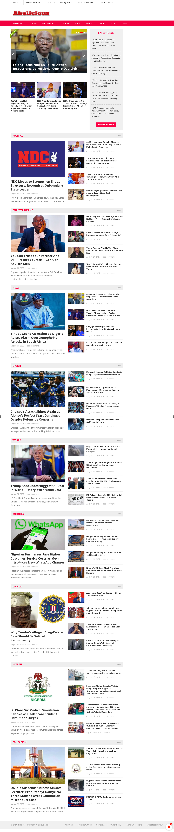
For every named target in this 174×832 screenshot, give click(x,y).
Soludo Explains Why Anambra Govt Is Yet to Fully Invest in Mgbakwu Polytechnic (104, 751)
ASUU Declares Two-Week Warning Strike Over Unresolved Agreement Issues (103, 767)
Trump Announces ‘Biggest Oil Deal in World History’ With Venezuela (37, 488)
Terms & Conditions (85, 2)
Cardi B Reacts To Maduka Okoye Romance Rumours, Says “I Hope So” (103, 233)
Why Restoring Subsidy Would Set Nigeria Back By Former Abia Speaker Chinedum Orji (104, 610)
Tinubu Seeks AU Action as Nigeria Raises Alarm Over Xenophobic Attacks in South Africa (37, 337)
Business (17, 23)
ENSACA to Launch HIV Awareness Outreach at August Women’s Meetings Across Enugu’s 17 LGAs (102, 725)
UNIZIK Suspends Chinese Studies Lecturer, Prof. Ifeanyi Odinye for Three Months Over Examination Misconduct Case (36, 794)
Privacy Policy (65, 2)
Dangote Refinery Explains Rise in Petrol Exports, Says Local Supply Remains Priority (102, 539)
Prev (13, 55)
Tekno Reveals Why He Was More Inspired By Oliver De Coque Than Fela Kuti (104, 250)
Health (66, 23)
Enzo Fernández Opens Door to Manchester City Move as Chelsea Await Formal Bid (102, 390)
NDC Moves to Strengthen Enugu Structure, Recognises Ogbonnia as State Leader (106, 58)
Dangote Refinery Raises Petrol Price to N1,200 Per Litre (103, 553)
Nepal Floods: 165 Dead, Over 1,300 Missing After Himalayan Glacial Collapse (103, 449)
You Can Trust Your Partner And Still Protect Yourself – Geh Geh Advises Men (35, 260)
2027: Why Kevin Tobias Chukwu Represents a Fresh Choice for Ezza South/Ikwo (103, 627)
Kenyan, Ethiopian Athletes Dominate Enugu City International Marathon (104, 373)
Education (32, 23)
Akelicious (21, 825)
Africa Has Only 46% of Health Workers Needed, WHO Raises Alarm (103, 671)
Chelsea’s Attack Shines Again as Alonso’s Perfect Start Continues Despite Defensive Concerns (35, 415)
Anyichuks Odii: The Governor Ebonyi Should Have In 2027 (103, 594)
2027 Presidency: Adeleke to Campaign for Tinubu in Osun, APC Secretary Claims (102, 177)
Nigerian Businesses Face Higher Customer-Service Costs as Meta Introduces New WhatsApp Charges (37, 558)
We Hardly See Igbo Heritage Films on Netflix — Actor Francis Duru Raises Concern (104, 219)
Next (84, 55)
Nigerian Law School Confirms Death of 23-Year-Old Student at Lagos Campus (103, 783)
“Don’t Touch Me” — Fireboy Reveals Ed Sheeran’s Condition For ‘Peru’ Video (103, 266)
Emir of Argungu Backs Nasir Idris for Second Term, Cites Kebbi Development (104, 193)
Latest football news (106, 2)
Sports (114, 23)
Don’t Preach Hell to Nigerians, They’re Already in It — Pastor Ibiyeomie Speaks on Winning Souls (21, 106)
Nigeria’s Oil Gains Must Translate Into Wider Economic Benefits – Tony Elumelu (104, 570)
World (126, 23)
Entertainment (49, 23)
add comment (33, 193)
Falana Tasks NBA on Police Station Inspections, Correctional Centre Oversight (46, 67)
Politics (101, 23)
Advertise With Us (33, 2)
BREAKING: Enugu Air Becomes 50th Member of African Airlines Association (103, 522)
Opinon (17, 586)
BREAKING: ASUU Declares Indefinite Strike (103, 798)
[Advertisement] (117, 13)
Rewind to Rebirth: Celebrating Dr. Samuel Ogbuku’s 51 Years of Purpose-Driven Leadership (102, 643)
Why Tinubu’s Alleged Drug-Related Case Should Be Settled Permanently (38, 636)
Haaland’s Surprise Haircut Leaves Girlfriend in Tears (102, 420)
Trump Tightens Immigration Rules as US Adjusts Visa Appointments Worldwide (104, 465)
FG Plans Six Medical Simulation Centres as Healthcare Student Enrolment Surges (105, 83)
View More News (106, 124)
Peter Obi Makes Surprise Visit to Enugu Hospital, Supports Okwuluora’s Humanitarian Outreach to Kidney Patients (103, 690)
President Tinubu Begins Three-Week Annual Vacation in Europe (104, 343)
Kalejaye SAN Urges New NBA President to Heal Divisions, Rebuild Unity (103, 329)
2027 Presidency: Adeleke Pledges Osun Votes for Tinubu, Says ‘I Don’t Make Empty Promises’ (49, 105)
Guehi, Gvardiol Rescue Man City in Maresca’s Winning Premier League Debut (102, 406)
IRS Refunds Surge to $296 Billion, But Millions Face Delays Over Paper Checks (104, 497)
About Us (17, 2)
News (77, 23)
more (119, 136)
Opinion (88, 23)
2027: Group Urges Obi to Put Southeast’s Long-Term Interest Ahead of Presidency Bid (75, 105)
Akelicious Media (43, 825)
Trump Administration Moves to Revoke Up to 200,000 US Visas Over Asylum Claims (103, 481)
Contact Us (50, 2)
